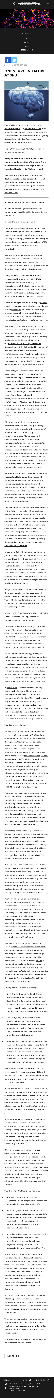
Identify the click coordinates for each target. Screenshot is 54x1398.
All (27, 39)
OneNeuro (16, 309)
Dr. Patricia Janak (32, 129)
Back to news (13, 1356)
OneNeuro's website (18, 1339)
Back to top (41, 1380)
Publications (27, 50)
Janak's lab (12, 688)
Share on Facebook (8, 60)
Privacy (7, 1380)
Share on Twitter (14, 60)
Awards (27, 42)
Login (25, 1380)
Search (48, 3)
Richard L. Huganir (35, 296)
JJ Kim (39, 961)
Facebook (5, 1388)
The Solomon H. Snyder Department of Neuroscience (27, 3)
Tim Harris (29, 731)
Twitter (5, 1384)
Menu (7, 3)
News (27, 46)
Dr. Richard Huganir (34, 169)
